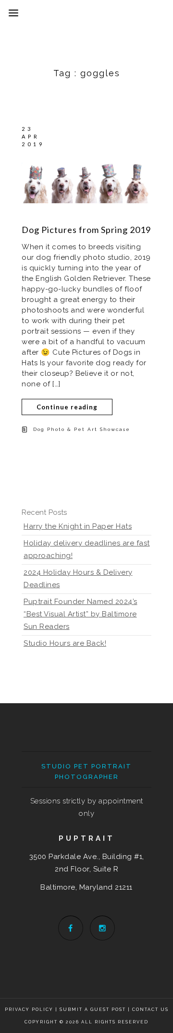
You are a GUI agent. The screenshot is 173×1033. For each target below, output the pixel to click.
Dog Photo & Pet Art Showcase (81, 429)
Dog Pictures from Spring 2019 (86, 229)
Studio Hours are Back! (65, 643)
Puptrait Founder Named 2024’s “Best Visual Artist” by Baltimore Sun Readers (80, 614)
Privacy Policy (29, 1009)
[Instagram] (102, 928)
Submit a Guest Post (94, 1009)
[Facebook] (71, 928)
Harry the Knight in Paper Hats (78, 526)
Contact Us (150, 1009)
